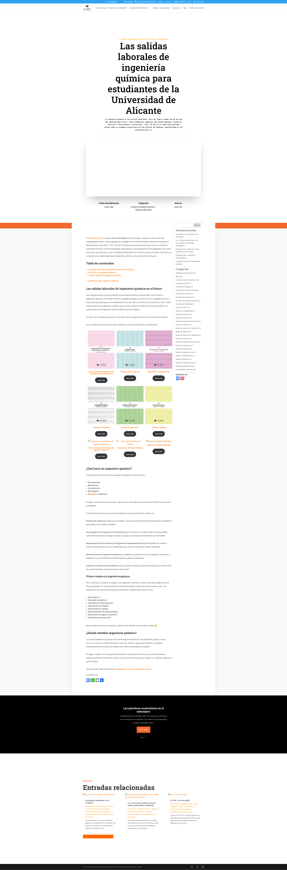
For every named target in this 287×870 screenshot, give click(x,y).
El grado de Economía (184, 297)
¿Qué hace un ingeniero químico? (102, 272)
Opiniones (176, 8)
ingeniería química (96, 238)
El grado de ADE (182, 283)
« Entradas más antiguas (98, 836)
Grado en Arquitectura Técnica (187, 342)
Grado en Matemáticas (184, 356)
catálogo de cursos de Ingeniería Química (134, 669)
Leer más (101, 380)
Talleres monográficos (161, 8)
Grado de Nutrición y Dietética (187, 328)
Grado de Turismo (182, 338)
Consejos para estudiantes (185, 280)
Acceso (189, 2)
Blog (185, 8)
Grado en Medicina (182, 359)
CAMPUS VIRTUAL (179, 2)
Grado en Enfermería (183, 345)
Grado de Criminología (184, 311)
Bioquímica (93, 494)
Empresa (161, 2)
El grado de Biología (183, 287)
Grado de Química (182, 332)
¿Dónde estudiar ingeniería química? (103, 281)
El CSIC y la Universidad (180, 800)
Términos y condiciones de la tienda (127, 867)
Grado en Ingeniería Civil (184, 352)
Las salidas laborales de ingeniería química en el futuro (111, 269)
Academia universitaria (184, 273)
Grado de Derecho (182, 314)
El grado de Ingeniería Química (132, 39)
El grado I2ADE (181, 307)
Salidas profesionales (158, 39)
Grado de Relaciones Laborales (187, 335)
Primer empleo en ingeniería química (105, 275)
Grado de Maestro (182, 325)
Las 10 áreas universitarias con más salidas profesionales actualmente (187, 243)
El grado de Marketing (184, 304)
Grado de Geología (182, 318)
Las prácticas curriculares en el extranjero (143, 709)
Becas (178, 276)
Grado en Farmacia (183, 349)
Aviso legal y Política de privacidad (97, 867)
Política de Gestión (197, 8)
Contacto (169, 2)
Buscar (197, 225)
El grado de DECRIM (183, 294)
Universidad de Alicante (138, 8)
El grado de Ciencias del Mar (186, 290)
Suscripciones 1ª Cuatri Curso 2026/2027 (111, 8)
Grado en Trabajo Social (184, 363)
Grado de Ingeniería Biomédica (187, 321)
